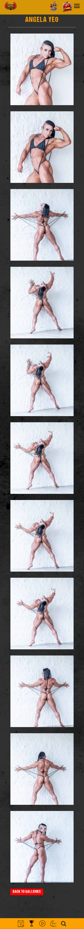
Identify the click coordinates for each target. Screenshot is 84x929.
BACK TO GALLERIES (27, 892)
